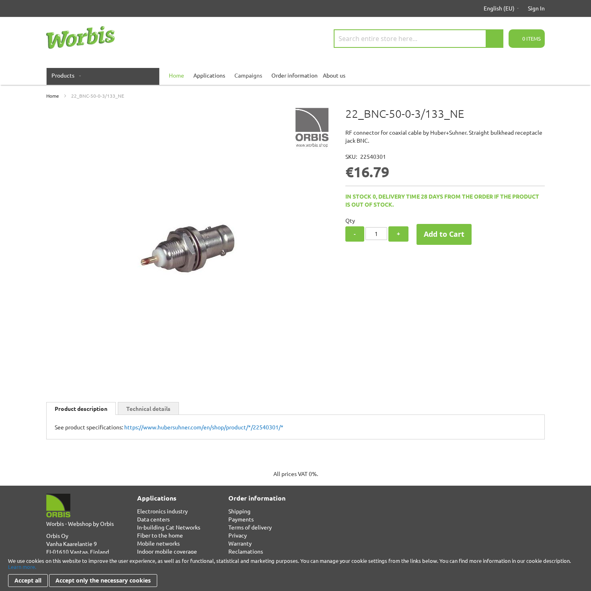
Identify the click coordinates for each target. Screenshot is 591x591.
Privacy (237, 535)
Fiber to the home (160, 535)
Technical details (148, 408)
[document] (295, 572)
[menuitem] (64, 75)
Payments (241, 519)
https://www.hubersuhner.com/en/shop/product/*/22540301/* (203, 427)
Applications (209, 75)
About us (334, 75)
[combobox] (418, 38)
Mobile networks (158, 543)
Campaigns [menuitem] (248, 75)
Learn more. (22, 566)
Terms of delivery (250, 527)
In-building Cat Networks (168, 527)
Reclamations (245, 551)
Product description (81, 408)
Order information (294, 75)
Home (52, 95)
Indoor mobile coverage (167, 551)
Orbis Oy (57, 535)
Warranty (240, 543)
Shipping (239, 511)
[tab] (81, 408)
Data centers (153, 519)
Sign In (536, 8)
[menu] (295, 75)
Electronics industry (162, 511)
